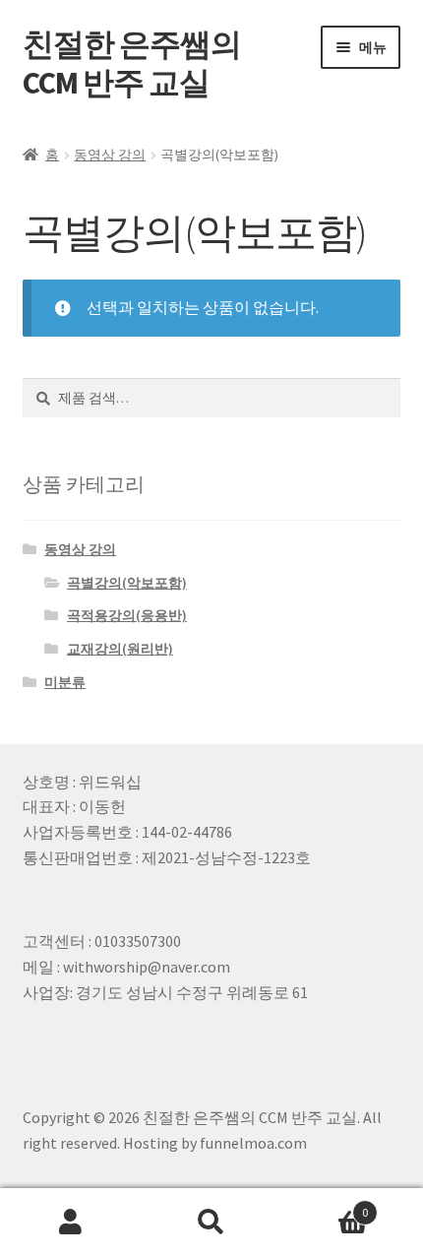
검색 (211, 1222)
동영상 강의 (110, 154)
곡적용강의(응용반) (127, 615)
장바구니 (325, 1205)
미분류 (65, 682)
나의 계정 (70, 1222)
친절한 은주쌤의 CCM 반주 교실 (132, 63)
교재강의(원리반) (120, 649)
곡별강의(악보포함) (127, 583)
